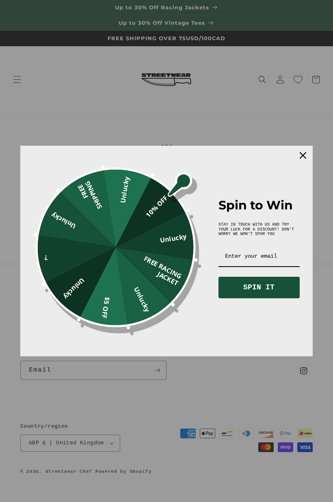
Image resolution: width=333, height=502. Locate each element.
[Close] (303, 155)
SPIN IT (259, 287)
